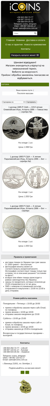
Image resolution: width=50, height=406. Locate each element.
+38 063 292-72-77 (25, 17)
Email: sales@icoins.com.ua (25, 28)
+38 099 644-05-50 (25, 22)
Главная (10, 40)
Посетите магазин (25, 93)
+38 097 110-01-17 (25, 19)
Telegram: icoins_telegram (25, 24)
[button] (25, 55)
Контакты (25, 49)
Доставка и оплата (35, 40)
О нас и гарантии (14, 44)
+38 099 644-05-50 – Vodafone (16, 352)
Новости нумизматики (35, 44)
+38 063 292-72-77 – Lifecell (15, 348)
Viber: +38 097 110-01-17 (25, 26)
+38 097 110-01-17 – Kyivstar (15, 350)
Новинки (20, 40)
